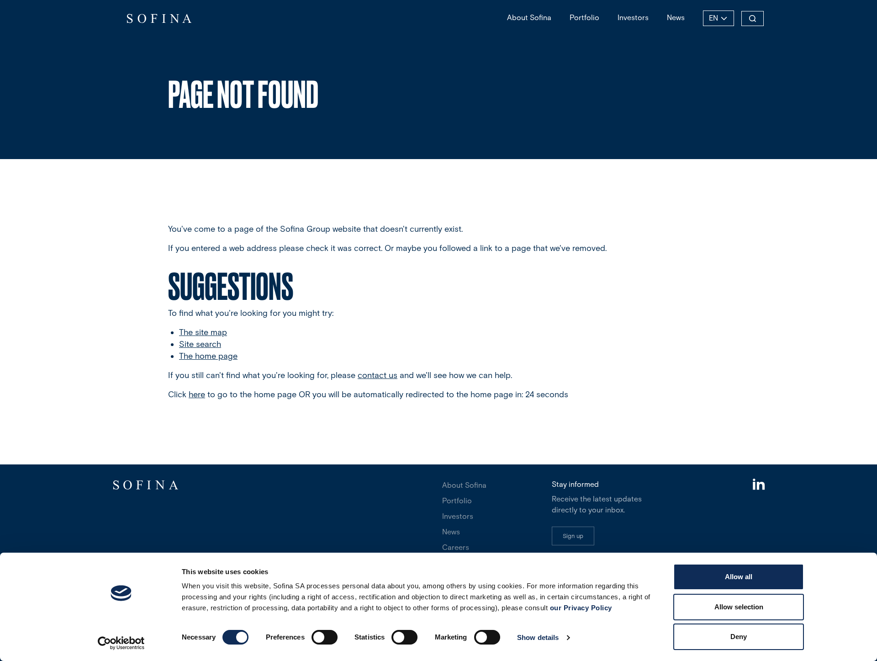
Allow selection (738, 607)
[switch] (325, 637)
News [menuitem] (676, 17)
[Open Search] (752, 18)
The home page (208, 356)
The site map (203, 332)
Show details (538, 637)
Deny (738, 636)
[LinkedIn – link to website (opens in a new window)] (758, 485)
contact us (377, 375)
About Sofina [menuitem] (529, 17)
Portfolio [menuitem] (584, 17)
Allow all (738, 577)
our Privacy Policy (581, 608)
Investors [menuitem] (633, 17)
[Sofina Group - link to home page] (158, 18)
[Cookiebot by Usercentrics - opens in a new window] (121, 643)
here (197, 394)
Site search (200, 344)
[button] (573, 536)
